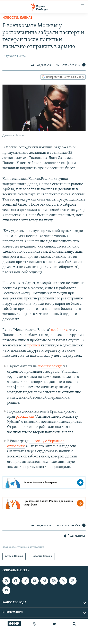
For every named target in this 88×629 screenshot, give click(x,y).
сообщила (59, 330)
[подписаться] (6, 590)
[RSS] (63, 581)
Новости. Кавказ (17, 18)
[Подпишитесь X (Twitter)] (25, 581)
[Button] (41, 65)
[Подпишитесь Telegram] (44, 581)
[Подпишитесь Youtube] (35, 581)
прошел (34, 345)
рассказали (25, 417)
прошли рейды (50, 366)
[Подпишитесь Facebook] (16, 581)
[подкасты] (34, 624)
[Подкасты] (73, 581)
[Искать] (74, 624)
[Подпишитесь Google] (6, 581)
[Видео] (54, 624)
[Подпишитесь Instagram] (54, 581)
